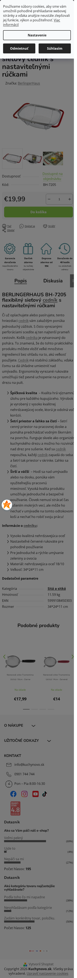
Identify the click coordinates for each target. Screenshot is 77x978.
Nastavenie (37, 35)
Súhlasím (54, 48)
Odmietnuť (19, 48)
